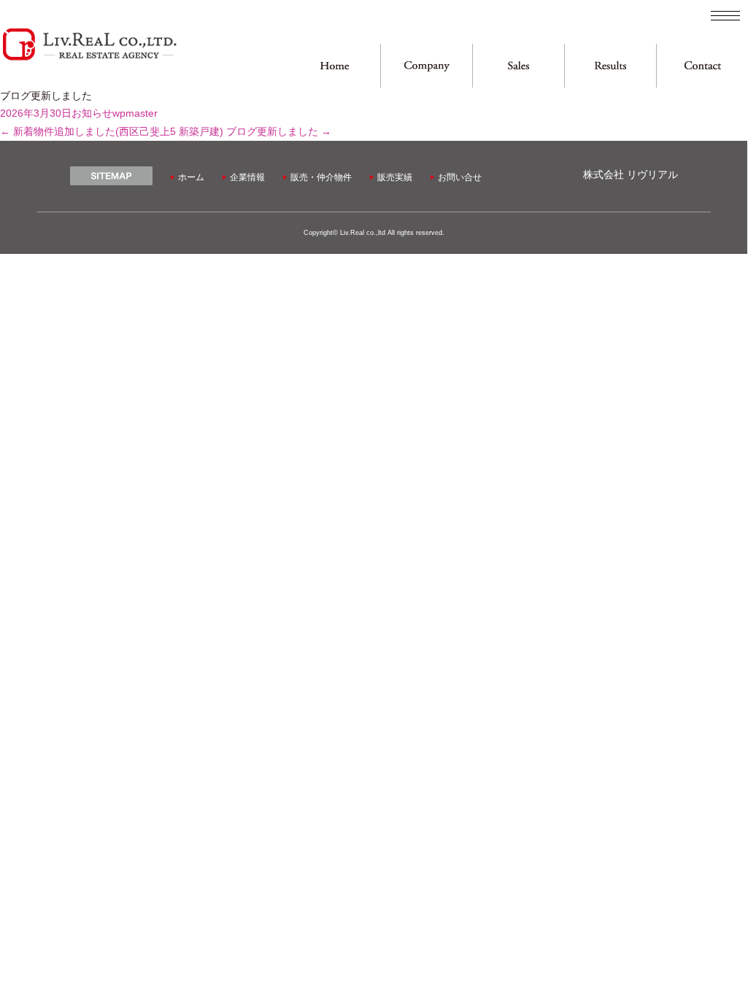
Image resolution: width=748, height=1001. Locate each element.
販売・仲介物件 (321, 177)
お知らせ (92, 113)
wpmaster (135, 113)
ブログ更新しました (278, 131)
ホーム (191, 177)
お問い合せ (460, 177)
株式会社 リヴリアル (630, 174)
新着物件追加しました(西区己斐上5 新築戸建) (111, 131)
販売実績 (394, 177)
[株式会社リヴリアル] (89, 58)
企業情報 (247, 177)
